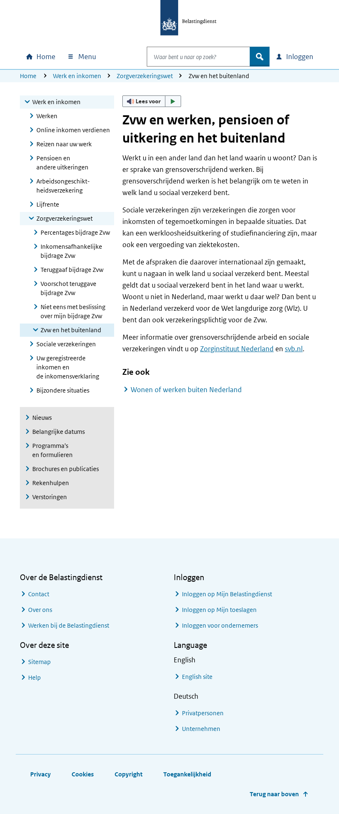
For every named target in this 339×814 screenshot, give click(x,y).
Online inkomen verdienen (73, 130)
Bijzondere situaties (62, 390)
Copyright (129, 774)
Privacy (40, 774)
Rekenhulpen (50, 483)
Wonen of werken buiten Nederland (186, 389)
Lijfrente (47, 204)
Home (28, 76)
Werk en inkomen (77, 76)
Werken (46, 116)
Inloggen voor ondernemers (220, 625)
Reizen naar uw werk (64, 144)
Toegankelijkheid (187, 774)
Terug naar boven (274, 794)
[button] (151, 101)
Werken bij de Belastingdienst (68, 625)
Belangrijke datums (58, 432)
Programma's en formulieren (52, 450)
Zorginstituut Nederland (237, 348)
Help (34, 677)
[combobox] (198, 57)
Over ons (40, 610)
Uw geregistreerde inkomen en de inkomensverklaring (67, 367)
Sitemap (39, 662)
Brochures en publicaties (65, 469)
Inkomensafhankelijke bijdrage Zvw (71, 251)
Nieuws (42, 417)
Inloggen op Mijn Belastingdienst (227, 594)
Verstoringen (49, 497)
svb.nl (294, 348)
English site (197, 677)
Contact (38, 594)
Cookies (83, 774)
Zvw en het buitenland (71, 330)
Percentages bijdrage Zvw (75, 232)
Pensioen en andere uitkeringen (62, 162)
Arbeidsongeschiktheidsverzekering (63, 185)
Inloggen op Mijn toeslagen (219, 610)
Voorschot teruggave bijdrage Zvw (68, 288)
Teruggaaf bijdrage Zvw (72, 270)
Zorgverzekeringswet (145, 76)
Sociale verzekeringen (66, 344)
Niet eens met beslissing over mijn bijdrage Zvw (73, 311)
